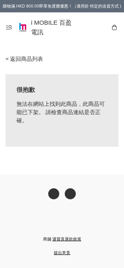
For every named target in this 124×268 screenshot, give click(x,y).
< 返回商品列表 (24, 59)
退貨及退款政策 (66, 239)
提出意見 (62, 252)
